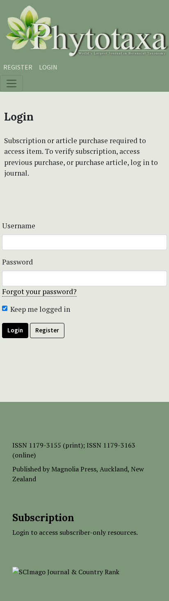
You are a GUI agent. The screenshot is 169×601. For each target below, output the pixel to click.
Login (48, 67)
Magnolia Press (73, 468)
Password (17, 262)
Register (17, 67)
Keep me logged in (40, 309)
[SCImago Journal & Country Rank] (65, 570)
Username (18, 225)
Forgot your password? (39, 291)
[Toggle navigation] (11, 83)
